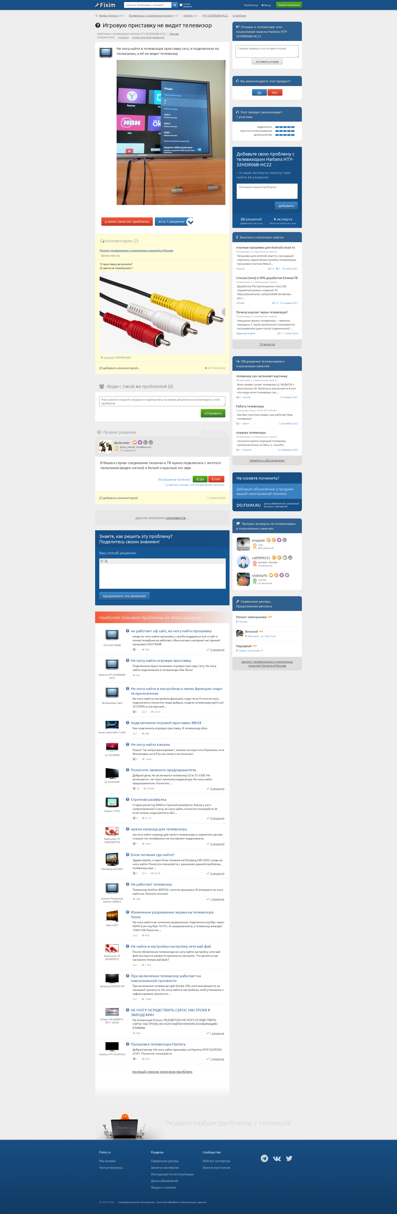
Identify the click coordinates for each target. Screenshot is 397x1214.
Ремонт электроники (251, 617)
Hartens (188, 15)
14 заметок (267, 344)
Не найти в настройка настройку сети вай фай (171, 946)
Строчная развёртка (148, 799)
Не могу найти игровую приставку (161, 660)
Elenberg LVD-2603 (112, 868)
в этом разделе (187, 4)
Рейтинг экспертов (216, 1161)
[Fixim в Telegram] (264, 1158)
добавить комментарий (120, 498)
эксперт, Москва (267, 562)
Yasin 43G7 (112, 925)
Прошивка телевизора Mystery (158, 1044)
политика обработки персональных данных (181, 1202)
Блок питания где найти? (152, 854)
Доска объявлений (164, 1180)
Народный (244, 646)
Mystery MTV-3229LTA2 (112, 1054)
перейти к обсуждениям (267, 460)
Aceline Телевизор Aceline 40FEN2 (112, 900)
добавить (286, 205)
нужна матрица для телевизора (159, 829)
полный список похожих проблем (162, 1071)
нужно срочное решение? (148, 37)
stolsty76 (259, 575)
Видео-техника (108, 15)
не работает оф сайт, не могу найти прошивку (171, 631)
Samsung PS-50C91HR (112, 986)
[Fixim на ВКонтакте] (277, 1158)
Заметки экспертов (165, 1167)
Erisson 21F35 (112, 811)
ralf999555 (261, 558)
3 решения (217, 788)
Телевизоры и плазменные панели (151, 15)
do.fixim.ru (249, 505)
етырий (109, 357)
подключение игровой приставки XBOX (166, 722)
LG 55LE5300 (112, 781)
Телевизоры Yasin (112, 702)
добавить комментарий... (121, 368)
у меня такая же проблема (127, 221)
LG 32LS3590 (112, 755)
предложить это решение (124, 596)
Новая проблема (289, 5)
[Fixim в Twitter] (289, 1158)
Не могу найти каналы (150, 744)
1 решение (217, 899)
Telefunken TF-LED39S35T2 (112, 957)
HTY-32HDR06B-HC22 (215, 15)
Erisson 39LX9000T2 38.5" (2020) (112, 1021)
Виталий (251, 631)
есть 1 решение (172, 221)
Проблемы (251, 5)
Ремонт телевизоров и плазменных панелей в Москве (136, 250)
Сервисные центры (165, 1161)
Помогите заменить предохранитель (163, 769)
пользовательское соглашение (136, 1202)
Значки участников (216, 1167)
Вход (267, 5)
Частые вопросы (111, 1167)
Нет (218, 479)
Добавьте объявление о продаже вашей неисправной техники (265, 491)
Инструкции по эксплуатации (172, 1174)
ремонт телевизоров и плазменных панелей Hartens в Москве (267, 663)
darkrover (122, 442)
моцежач (123, 37)
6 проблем (239, 15)
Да (201, 479)
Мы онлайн (107, 1161)
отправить (213, 413)
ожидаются (176, 517)
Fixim (108, 5)
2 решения (217, 649)
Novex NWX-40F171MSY (112, 732)
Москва (174, 34)
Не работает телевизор (151, 884)
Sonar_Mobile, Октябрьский (135, 447)
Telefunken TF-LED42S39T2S (112, 840)
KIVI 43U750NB (112, 645)
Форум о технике (163, 1187)
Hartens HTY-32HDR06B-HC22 (112, 676)
